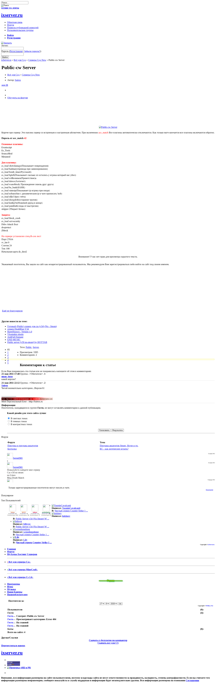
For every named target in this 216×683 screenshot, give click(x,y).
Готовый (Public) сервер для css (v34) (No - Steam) (32, 326)
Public (29, 347)
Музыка (11, 589)
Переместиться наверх (13, 645)
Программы (13, 584)
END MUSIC (13, 339)
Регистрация (16, 51)
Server (36, 347)
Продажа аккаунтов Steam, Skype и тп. (119, 445)
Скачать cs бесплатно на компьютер (108, 640)
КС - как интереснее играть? (114, 449)
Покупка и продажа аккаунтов (22, 445)
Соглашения (192, 680)
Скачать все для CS (108, 643)
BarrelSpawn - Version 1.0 (19, 331)
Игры (10, 586)
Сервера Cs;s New (37, 60)
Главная (11, 549)
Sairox (18, 80)
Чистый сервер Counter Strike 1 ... (71, 510)
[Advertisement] (108, 116)
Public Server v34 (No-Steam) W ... (32, 518)
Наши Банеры (14, 592)
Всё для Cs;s (20, 60)
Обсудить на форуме (17, 97)
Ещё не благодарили (12, 311)
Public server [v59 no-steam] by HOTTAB (27, 342)
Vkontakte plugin (15, 334)
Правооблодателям (17, 594)
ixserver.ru (12, 15)
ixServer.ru (6, 60)
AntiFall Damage (15, 337)
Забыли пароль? (32, 51)
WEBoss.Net (209, 606)
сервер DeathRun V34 (18, 329)
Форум (10, 551)
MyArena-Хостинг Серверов (22, 554)
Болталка (12, 449)
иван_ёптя (7, 376)
